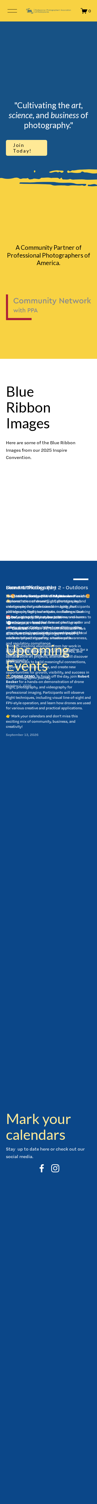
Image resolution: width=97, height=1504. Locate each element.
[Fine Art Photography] (48, 578)
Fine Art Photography (31, 587)
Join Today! (22, 148)
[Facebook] (41, 1168)
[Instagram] (55, 1168)
